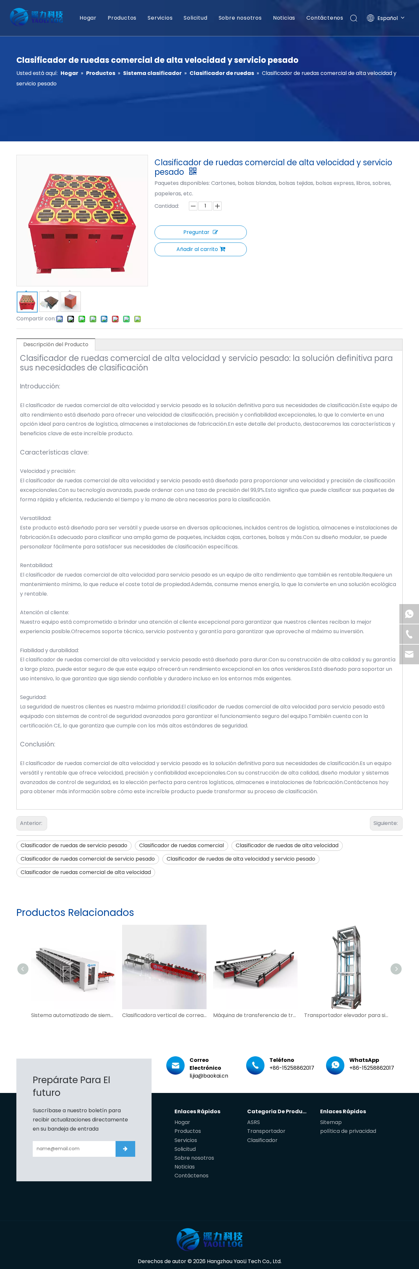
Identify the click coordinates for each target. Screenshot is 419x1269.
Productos (122, 18)
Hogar (88, 18)
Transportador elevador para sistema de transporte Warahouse (346, 1015)
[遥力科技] (209, 1239)
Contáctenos (324, 18)
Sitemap (331, 1122)
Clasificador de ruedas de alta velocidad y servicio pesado (241, 859)
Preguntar (196, 232)
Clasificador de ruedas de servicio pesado (74, 845)
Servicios (160, 18)
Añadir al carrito (197, 249)
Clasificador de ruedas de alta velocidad (287, 845)
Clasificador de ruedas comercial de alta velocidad (86, 872)
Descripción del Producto (55, 344)
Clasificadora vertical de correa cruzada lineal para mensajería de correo (164, 1015)
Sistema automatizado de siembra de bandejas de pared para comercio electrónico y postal (73, 1015)
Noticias (284, 18)
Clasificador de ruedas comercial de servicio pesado (88, 859)
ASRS (253, 1122)
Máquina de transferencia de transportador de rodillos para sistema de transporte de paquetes (255, 1015)
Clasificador (262, 1140)
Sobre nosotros (240, 18)
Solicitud (195, 18)
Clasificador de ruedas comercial (181, 845)
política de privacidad (348, 1131)
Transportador (266, 1131)
